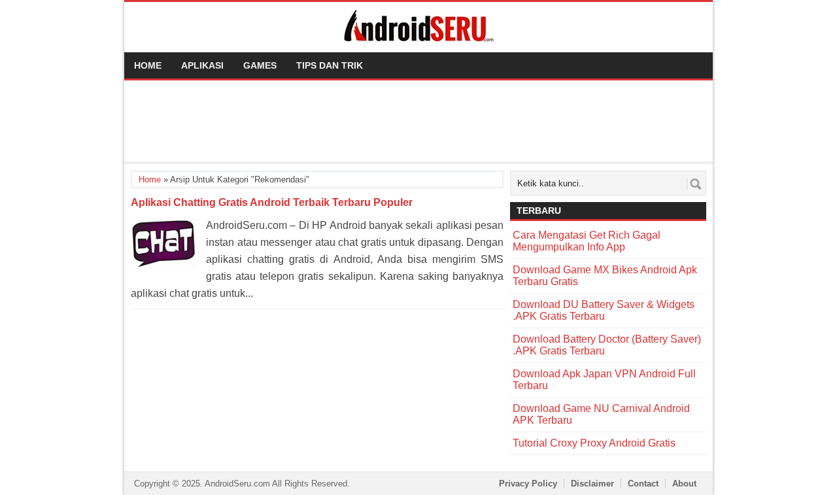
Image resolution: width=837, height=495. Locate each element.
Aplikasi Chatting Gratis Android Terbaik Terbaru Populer (272, 202)
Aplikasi (202, 65)
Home (148, 65)
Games (260, 65)
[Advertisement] (418, 119)
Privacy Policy (528, 483)
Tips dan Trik (329, 65)
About (684, 483)
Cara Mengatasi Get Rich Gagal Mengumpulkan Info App (586, 241)
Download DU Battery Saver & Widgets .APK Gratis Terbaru (603, 310)
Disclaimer (592, 483)
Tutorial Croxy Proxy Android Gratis (594, 443)
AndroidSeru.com (237, 483)
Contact (643, 483)
